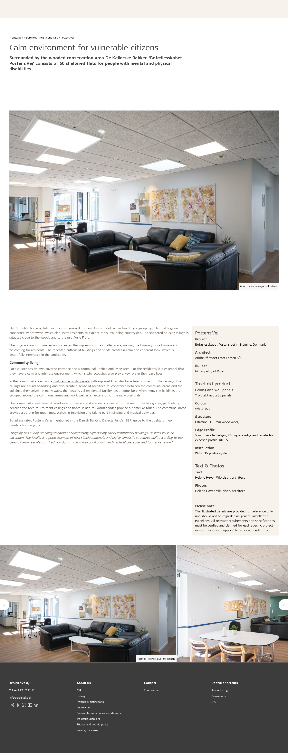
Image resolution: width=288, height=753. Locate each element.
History (81, 696)
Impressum (84, 707)
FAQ (213, 702)
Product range (220, 690)
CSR (79, 690)
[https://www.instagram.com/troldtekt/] (11, 705)
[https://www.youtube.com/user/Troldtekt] (30, 705)
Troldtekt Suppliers (88, 719)
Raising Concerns (87, 730)
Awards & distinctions (90, 702)
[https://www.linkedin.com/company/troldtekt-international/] (36, 705)
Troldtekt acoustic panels (71, 381)
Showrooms (151, 690)
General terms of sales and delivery (99, 713)
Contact (150, 683)
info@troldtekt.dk (20, 697)
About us (84, 683)
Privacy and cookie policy (92, 724)
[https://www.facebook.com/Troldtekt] (17, 705)
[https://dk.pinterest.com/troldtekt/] (24, 705)
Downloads (218, 696)
